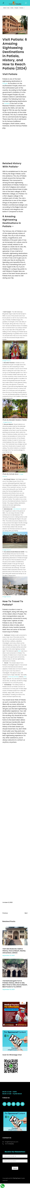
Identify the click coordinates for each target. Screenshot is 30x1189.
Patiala (21, 7)
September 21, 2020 (8, 955)
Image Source (6, 361)
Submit (15, 1168)
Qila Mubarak (17, 509)
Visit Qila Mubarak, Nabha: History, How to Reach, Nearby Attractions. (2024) (14, 951)
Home (4, 7)
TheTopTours (16, 1178)
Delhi (19, 651)
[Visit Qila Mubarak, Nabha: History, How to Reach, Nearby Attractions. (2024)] (15, 936)
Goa (25, 677)
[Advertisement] (15, 145)
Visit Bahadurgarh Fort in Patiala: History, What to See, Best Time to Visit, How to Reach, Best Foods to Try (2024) (14, 984)
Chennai (10, 677)
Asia (8, 7)
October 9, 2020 (7, 902)
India (12, 7)
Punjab (16, 7)
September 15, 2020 (8, 989)
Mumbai (16, 677)
